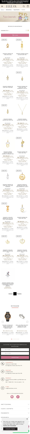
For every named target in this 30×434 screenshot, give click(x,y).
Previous (3, 322)
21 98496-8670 (9, 371)
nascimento (17, 9)
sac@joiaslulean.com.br (11, 388)
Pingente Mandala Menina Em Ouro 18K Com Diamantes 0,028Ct (22, 185)
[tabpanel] (8, 324)
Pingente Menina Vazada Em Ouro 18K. (22, 120)
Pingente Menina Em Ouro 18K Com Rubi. (8, 87)
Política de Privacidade (9, 425)
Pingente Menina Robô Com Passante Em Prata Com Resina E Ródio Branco (8, 284)
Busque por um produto (24, 6)
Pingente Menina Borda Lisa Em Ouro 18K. (22, 54)
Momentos (9, 9)
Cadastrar (15, 357)
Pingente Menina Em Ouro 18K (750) (8, 54)
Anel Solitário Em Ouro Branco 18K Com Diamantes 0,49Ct (22, 326)
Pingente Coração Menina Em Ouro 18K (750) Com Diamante (8, 218)
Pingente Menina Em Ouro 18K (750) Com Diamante (8, 185)
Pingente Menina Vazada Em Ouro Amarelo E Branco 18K (8, 152)
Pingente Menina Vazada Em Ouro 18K (8, 120)
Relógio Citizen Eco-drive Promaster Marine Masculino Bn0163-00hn (7, 327)
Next (27, 322)
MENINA (23, 9)
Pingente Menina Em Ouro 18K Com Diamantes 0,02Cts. (22, 87)
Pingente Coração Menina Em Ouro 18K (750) (8, 251)
